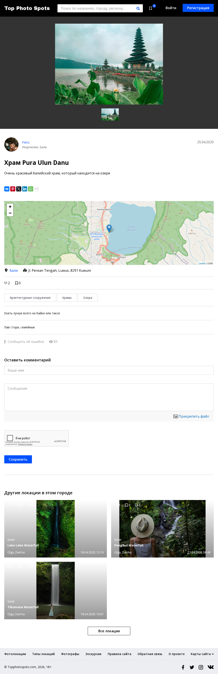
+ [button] (10, 206)
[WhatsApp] (30, 188)
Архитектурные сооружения (30, 298)
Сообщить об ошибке (25, 341)
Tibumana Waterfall (23, 607)
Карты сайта (201, 654)
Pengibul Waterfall (128, 545)
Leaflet (201, 263)
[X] (18, 188)
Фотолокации (15, 654)
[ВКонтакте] (6, 188)
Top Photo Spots (27, 8)
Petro (26, 142)
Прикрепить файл (194, 416)
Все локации (109, 631)
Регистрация (198, 8)
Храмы (67, 298)
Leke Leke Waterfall (23, 545)
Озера (87, 298)
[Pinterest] (12, 188)
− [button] (10, 213)
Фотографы (70, 654)
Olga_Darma (16, 552)
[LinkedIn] (24, 188)
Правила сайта (119, 654)
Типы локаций (43, 654)
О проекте (177, 654)
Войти (171, 8)
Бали (14, 270)
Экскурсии (93, 654)
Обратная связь (150, 654)
